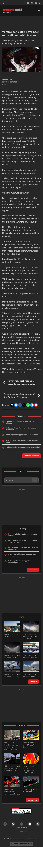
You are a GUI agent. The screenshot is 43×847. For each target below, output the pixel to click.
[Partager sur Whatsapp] (28, 405)
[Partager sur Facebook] (20, 405)
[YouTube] (36, 3)
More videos (32, 800)
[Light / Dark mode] (3, 3)
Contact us (22, 831)
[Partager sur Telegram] (32, 405)
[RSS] (40, 3)
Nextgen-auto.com (17, 839)
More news (33, 570)
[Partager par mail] (36, 405)
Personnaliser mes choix (21, 843)
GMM (10, 80)
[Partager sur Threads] (24, 405)
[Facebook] (24, 3)
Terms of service (22, 828)
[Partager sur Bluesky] (16, 405)
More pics (33, 682)
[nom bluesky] (28, 3)
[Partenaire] (21, 811)
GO (34, 480)
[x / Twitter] (32, 3)
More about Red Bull (31, 456)
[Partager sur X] (12, 405)
